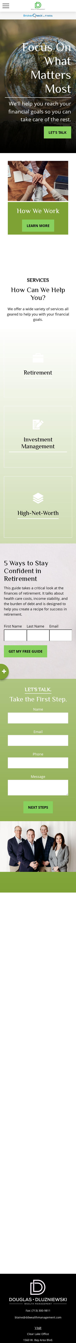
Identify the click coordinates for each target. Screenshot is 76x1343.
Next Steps (38, 807)
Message (38, 776)
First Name (13, 626)
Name (38, 709)
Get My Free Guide (25, 651)
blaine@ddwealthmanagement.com (38, 1317)
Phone (38, 754)
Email (53, 626)
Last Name (35, 626)
